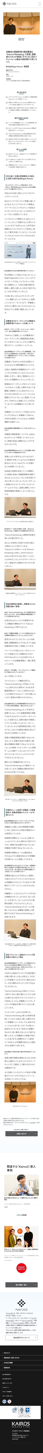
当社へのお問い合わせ (8, 1396)
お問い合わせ (21, 1133)
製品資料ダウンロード (21, 1337)
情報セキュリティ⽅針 (7, 1383)
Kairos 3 (7, 1353)
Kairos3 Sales (26, 1320)
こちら (31, 1122)
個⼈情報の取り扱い (7, 1378)
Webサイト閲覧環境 (7, 1391)
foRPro (22, 263)
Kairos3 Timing (17, 1323)
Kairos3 (8, 1313)
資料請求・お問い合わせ (11, 1358)
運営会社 (7, 1368)
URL (26, 66)
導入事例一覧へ (21, 1285)
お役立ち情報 (8, 1363)
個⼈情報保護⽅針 (7, 1374)
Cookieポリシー (6, 1387)
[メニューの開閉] (39, 3)
